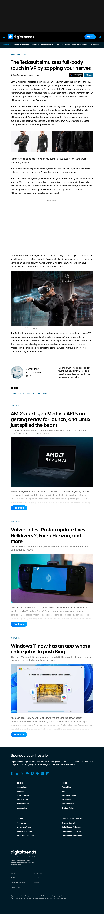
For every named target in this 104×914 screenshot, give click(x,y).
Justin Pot (16, 75)
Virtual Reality (43, 393)
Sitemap (36, 882)
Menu (4, 37)
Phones (20, 783)
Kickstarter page (68, 172)
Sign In (90, 36)
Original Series (68, 808)
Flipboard (47, 773)
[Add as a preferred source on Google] (76, 75)
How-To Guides (68, 804)
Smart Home (22, 799)
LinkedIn (42, 773)
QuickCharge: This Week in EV (22, 393)
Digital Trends (16, 40)
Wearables (66, 787)
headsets (69, 255)
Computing (22, 787)
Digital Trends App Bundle (72, 835)
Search (100, 37)
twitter (31, 376)
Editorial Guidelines (24, 831)
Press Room (37, 878)
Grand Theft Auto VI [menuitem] (22, 45)
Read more (19, 508)
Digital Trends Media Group (25, 898)
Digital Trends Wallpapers (71, 827)
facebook (27, 376)
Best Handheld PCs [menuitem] (79, 45)
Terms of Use (15, 887)
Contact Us (21, 823)
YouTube (27, 773)
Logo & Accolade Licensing (27, 835)
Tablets (64, 783)
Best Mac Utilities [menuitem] (63, 45)
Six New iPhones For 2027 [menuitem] (43, 45)
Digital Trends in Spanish (71, 831)
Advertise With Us (24, 827)
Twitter (22, 773)
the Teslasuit (65, 89)
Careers (13, 873)
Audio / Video (23, 795)
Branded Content (68, 823)
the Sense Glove (41, 89)
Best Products (67, 799)
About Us (20, 819)
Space (64, 791)
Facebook (12, 773)
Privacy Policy (38, 873)
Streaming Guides (69, 795)
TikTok (32, 773)
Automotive (22, 808)
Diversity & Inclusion (18, 882)
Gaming (20, 791)
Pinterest (37, 773)
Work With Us (15, 878)
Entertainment (23, 804)
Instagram (17, 773)
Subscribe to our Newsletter (72, 819)
